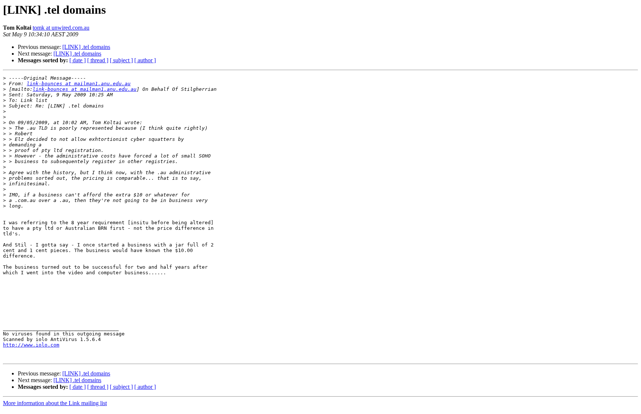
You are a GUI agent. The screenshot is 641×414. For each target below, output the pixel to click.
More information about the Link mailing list (55, 403)
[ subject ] (121, 60)
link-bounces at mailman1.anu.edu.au (79, 83)
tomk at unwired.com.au (61, 27)
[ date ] (77, 60)
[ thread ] (97, 60)
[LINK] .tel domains (86, 47)
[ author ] (145, 60)
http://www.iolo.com (31, 345)
